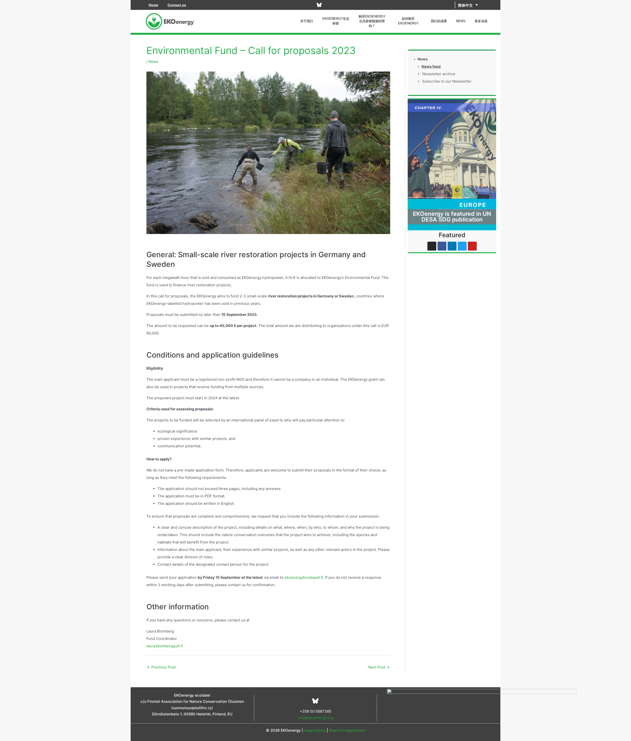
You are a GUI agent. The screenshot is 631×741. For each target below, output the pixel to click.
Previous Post (161, 667)
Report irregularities (347, 730)
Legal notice (315, 730)
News (153, 61)
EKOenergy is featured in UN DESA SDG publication (452, 216)
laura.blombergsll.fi (164, 646)
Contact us (177, 5)
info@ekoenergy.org (315, 717)
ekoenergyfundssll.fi (303, 577)
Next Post (379, 667)
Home (153, 5)
